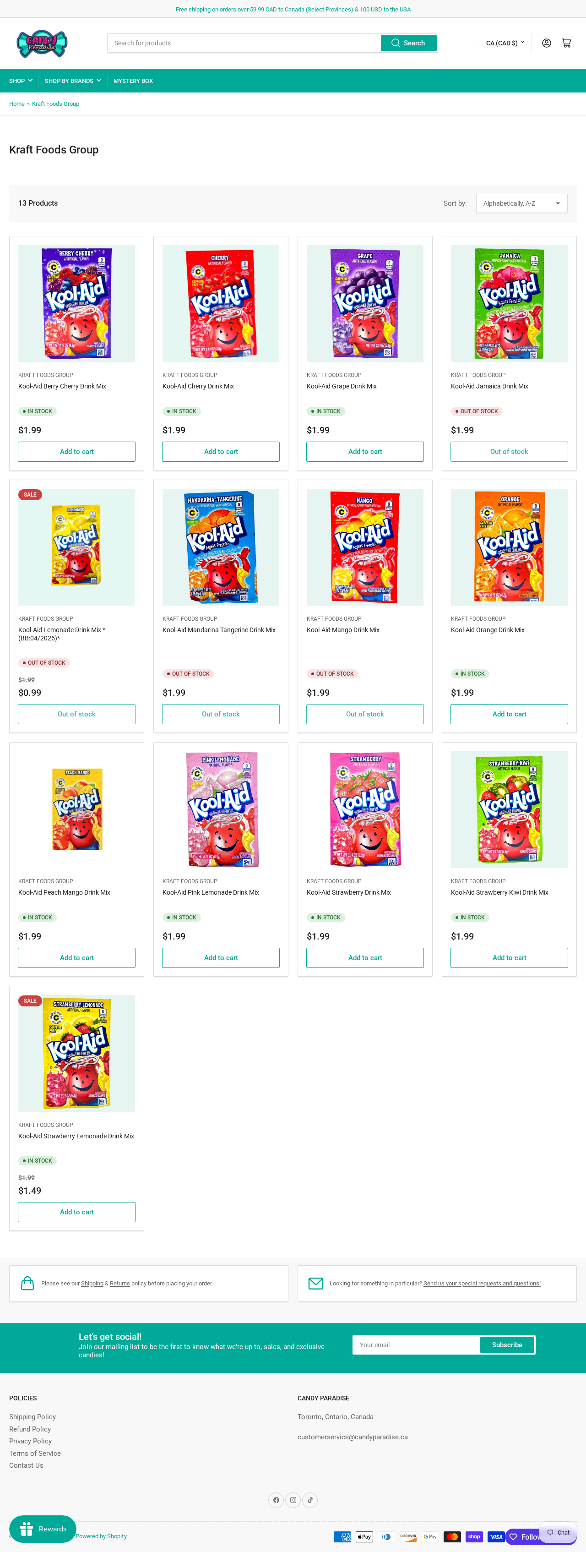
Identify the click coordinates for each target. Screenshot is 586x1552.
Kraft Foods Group (55, 103)
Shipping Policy (32, 1417)
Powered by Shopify (101, 1536)
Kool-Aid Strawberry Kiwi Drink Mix (499, 892)
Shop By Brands (69, 80)
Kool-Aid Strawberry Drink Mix (349, 892)
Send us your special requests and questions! (482, 1283)
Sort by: (455, 203)
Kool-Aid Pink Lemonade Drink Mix (211, 892)
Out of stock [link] (509, 452)
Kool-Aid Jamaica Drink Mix (489, 386)
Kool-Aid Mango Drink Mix (343, 630)
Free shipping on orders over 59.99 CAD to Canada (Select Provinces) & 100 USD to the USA (293, 9)
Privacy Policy (30, 1441)
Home (17, 103)
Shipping (92, 1283)
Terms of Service (35, 1453)
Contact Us (26, 1465)
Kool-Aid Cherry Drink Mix (198, 386)
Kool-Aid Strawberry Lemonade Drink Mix (76, 1136)
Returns (120, 1283)
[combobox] (272, 43)
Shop (17, 80)
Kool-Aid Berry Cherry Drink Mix (62, 386)
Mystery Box (133, 80)
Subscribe (507, 1345)
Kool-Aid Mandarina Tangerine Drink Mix (219, 630)
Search (414, 43)
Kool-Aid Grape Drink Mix (342, 386)
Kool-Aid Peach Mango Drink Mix (64, 892)
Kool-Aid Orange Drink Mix (488, 630)
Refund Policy (30, 1429)
